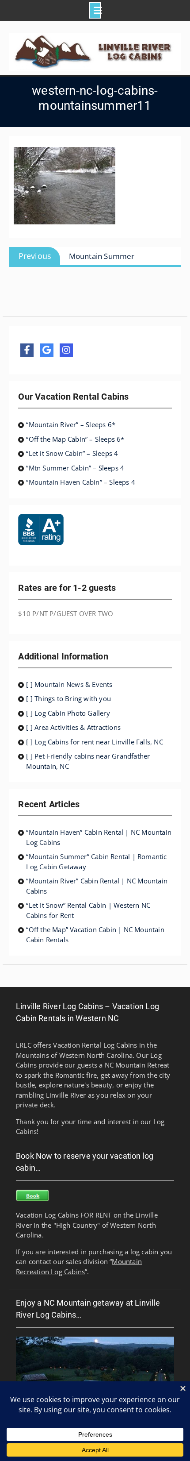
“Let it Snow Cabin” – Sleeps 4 (72, 453)
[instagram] (66, 350)
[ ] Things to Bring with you (68, 698)
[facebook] (27, 350)
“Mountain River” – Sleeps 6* (70, 424)
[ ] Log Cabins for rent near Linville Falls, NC (94, 741)
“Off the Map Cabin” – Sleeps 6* (75, 439)
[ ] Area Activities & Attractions (73, 727)
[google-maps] (46, 350)
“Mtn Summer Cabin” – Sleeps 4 (75, 467)
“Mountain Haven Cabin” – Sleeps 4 (80, 482)
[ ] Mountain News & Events (69, 684)
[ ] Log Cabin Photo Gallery (68, 713)
